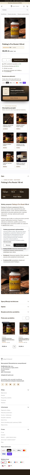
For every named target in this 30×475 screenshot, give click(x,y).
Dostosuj (8, 245)
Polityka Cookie (7, 241)
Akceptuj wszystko (20, 245)
